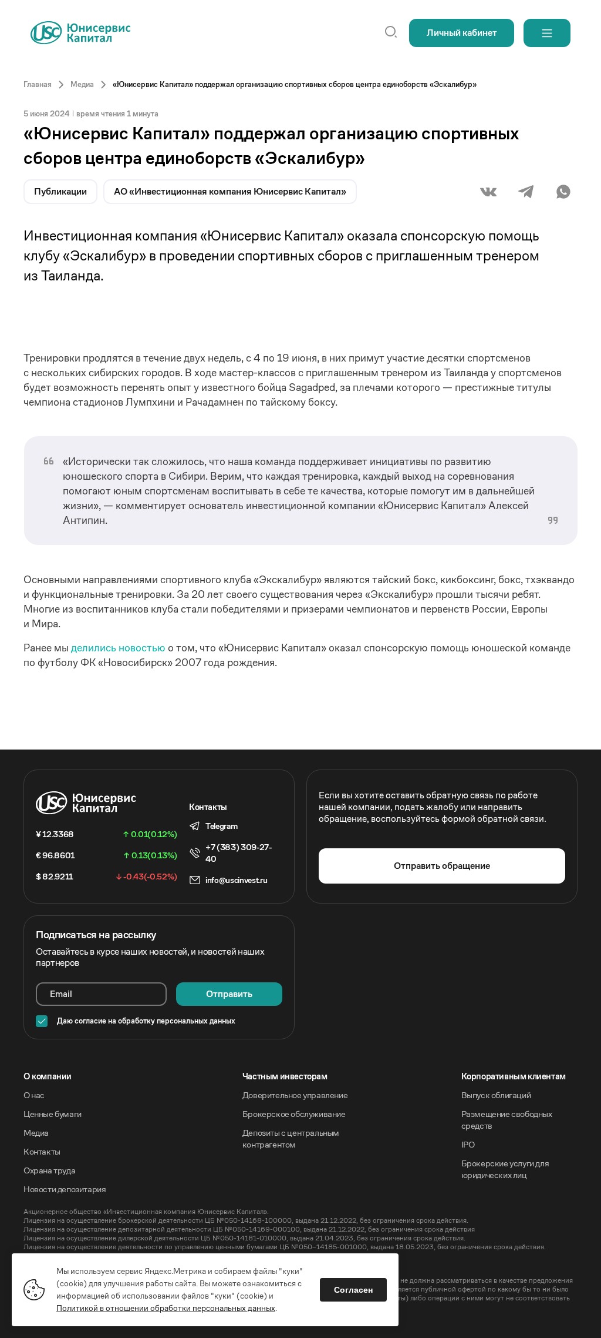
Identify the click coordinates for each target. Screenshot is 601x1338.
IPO (468, 1144)
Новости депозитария (64, 1189)
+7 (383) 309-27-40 (238, 853)
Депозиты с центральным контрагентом (290, 1138)
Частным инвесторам (284, 1076)
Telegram (221, 826)
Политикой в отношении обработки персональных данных (165, 1308)
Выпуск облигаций (496, 1094)
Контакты (41, 1151)
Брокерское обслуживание (294, 1113)
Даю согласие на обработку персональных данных (146, 1021)
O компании (47, 1076)
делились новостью (119, 647)
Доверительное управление (294, 1094)
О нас (34, 1094)
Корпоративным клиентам (513, 1076)
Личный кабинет (462, 32)
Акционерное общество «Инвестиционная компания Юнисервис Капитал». (146, 1211)
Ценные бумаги (52, 1113)
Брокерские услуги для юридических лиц (505, 1169)
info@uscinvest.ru (236, 880)
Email (61, 993)
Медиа (36, 1132)
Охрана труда (49, 1170)
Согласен (353, 1289)
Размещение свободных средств (506, 1119)
